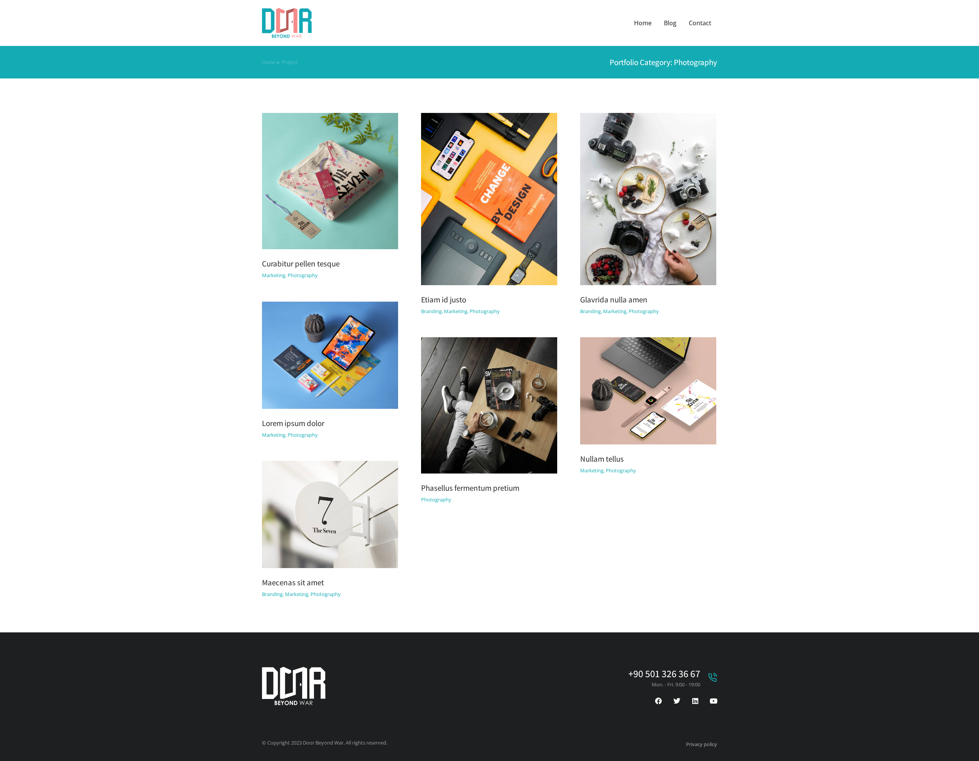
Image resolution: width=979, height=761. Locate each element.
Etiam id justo (443, 299)
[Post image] (330, 181)
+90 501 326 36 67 (664, 673)
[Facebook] (658, 700)
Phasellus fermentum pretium (470, 488)
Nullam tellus (602, 459)
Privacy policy (701, 744)
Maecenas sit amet (293, 582)
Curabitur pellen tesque (301, 263)
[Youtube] (713, 700)
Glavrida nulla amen (613, 299)
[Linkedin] (695, 700)
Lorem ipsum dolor (293, 423)
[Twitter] (676, 700)
